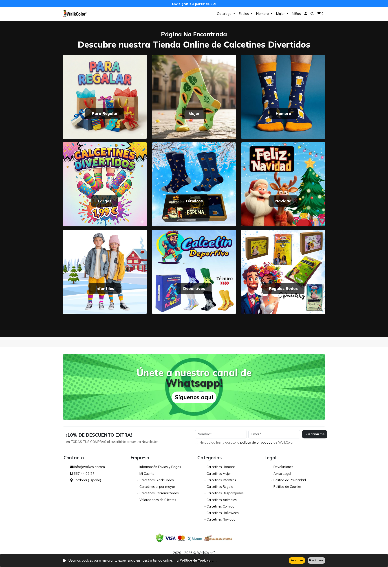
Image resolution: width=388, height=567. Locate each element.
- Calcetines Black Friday (155, 480)
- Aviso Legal (281, 473)
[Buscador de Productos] (312, 13)
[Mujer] (194, 96)
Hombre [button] (263, 13)
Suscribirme (314, 434)
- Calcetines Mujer (217, 473)
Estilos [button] (244, 13)
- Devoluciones (282, 467)
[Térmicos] (194, 184)
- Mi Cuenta (145, 473)
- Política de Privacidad (288, 480)
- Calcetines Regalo (218, 486)
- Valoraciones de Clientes (156, 500)
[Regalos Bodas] (283, 271)
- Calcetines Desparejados (224, 493)
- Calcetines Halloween (221, 513)
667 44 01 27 (84, 473)
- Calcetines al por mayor (156, 486)
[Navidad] (283, 184)
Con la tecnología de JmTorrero (194, 561)
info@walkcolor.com (89, 467)
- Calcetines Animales (220, 500)
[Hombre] (283, 96)
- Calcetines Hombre (219, 467)
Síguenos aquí (194, 397)
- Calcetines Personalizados (158, 493)
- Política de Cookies (286, 486)
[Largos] (105, 184)
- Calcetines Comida (219, 506)
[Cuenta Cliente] (305, 13)
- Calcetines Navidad (220, 519)
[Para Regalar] (105, 96)
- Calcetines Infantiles (220, 480)
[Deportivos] (194, 271)
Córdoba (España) (87, 480)
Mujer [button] (281, 13)
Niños (296, 13)
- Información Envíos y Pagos (159, 467)
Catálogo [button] (224, 13)
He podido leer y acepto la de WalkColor (247, 442)
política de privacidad (256, 442)
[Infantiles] (105, 271)
